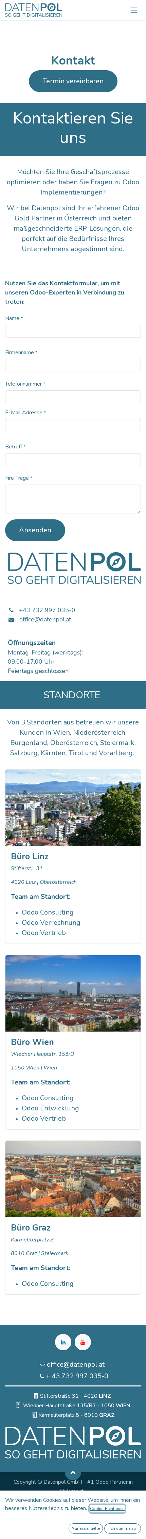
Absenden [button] (35, 530)
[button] (73, 1472)
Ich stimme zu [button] (123, 1528)
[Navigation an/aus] (134, 10)
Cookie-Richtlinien (107, 1508)
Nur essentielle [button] (86, 1528)
